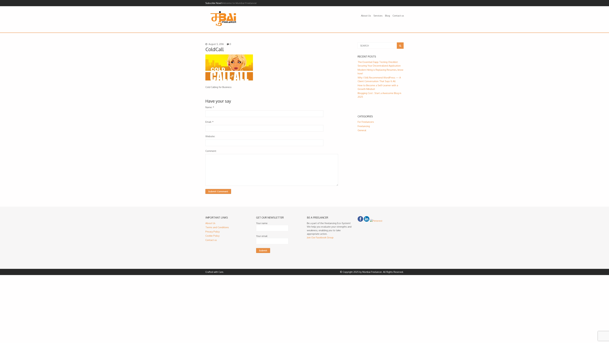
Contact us (398, 15)
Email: (209, 121)
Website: (210, 136)
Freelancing (364, 126)
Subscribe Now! (213, 3)
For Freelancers (366, 121)
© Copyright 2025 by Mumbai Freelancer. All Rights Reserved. (372, 272)
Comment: (210, 150)
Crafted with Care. (214, 272)
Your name (262, 223)
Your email (261, 236)
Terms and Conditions (217, 227)
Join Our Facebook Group (320, 237)
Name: (209, 107)
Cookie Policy (212, 235)
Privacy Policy (212, 231)
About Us (366, 15)
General (362, 130)
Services (378, 15)
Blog (387, 15)
